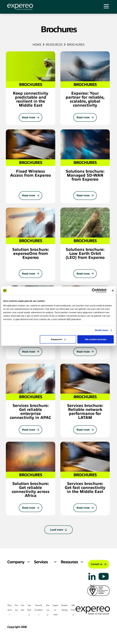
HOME (37, 44)
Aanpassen (56, 339)
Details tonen (101, 330)
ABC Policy (73, 610)
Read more (28, 117)
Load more (56, 529)
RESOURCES (54, 44)
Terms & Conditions (39, 610)
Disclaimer (10, 610)
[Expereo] (20, 7)
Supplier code (55, 610)
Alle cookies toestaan (95, 339)
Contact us (96, 564)
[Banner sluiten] (113, 291)
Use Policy (29, 610)
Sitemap (47, 610)
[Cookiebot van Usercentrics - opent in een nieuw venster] (93, 290)
